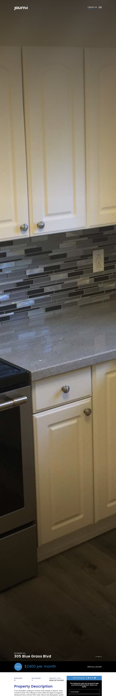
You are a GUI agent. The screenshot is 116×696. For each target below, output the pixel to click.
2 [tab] (97, 656)
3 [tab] (98, 656)
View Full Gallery (94, 667)
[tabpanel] (58, 330)
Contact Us (92, 7)
